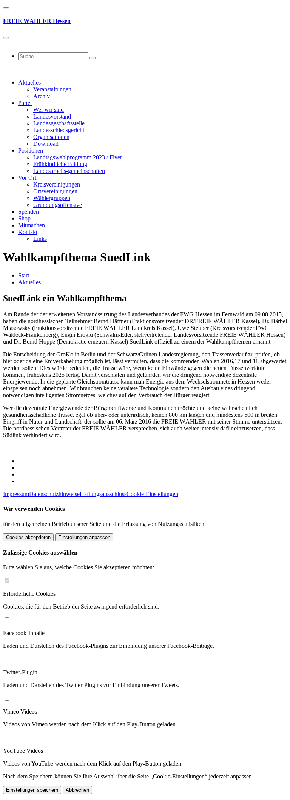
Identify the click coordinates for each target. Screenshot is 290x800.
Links (40, 239)
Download (46, 143)
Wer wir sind (48, 109)
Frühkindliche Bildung (60, 164)
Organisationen (51, 137)
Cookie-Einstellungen (152, 494)
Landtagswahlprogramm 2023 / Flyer (77, 157)
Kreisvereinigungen (56, 184)
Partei (25, 103)
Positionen (30, 150)
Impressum (16, 494)
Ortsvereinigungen (55, 191)
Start (23, 275)
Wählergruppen (51, 198)
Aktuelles (29, 82)
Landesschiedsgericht (58, 130)
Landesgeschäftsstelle (59, 123)
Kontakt (27, 232)
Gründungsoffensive (57, 205)
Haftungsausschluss (103, 494)
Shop (24, 218)
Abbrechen (77, 790)
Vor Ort (27, 177)
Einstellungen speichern (32, 790)
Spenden (28, 211)
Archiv (41, 96)
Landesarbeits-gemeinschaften (69, 171)
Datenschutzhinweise (54, 494)
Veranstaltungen (52, 89)
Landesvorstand (52, 116)
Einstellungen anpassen (84, 537)
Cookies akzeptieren (28, 537)
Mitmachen (31, 225)
